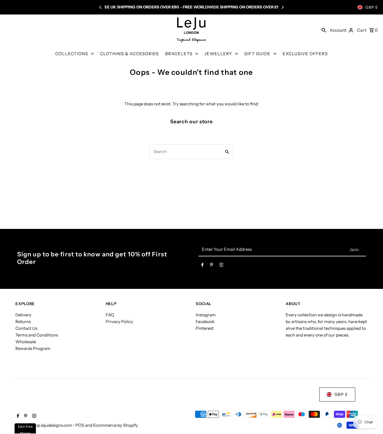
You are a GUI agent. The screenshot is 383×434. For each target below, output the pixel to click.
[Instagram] (221, 266)
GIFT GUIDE (257, 53)
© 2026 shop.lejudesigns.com (44, 425)
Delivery (23, 314)
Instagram (206, 314)
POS (79, 425)
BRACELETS (178, 53)
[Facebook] (202, 266)
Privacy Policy (119, 321)
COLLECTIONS (71, 53)
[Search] (323, 30)
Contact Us (26, 328)
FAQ (110, 314)
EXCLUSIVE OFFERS (305, 53)
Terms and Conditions (36, 335)
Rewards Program (32, 348)
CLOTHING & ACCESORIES (129, 53)
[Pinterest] (211, 266)
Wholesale (25, 341)
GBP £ (371, 7)
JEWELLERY (218, 53)
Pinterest (205, 328)
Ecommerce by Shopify (115, 425)
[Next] (282, 7)
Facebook (205, 321)
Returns (23, 321)
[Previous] (100, 7)
